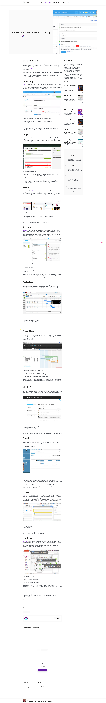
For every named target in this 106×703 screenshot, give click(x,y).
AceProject (37, 285)
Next (44, 649)
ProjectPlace (25, 334)
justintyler (73, 191)
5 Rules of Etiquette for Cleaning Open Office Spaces (73, 166)
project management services (36, 68)
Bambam (25, 230)
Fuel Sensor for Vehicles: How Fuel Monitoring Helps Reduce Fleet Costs (70, 86)
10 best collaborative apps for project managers (34, 596)
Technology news (26, 611)
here (36, 196)
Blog (42, 2)
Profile (67, 2)
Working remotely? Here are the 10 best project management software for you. (41, 595)
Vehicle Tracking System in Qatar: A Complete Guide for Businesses (72, 68)
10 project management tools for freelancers (34, 594)
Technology (47, 2)
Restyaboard (35, 190)
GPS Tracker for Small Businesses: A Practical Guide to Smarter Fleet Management (72, 72)
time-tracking (51, 74)
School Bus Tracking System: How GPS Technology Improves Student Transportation (70, 96)
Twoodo (24, 441)
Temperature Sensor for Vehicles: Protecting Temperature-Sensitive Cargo (73, 78)
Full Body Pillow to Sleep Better (74, 186)
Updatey (24, 390)
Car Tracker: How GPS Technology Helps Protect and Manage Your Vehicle (73, 65)
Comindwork (25, 541)
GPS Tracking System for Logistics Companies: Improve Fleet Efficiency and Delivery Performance (69, 141)
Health (57, 2)
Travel (53, 2)
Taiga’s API (26, 177)
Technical (22, 27)
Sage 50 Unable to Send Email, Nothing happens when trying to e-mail (74, 177)
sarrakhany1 (70, 91)
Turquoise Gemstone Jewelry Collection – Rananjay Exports (73, 156)
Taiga (24, 137)
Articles (62, 2)
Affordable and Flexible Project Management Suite (34, 638)
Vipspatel (30, 35)
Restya (24, 190)
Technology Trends (37, 27)
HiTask (24, 495)
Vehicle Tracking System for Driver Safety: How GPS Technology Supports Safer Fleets (73, 75)
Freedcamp (25, 84)
